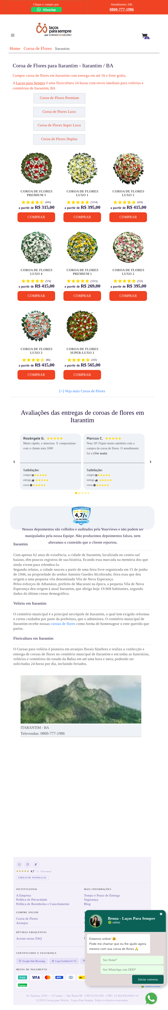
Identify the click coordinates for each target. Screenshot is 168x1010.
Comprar (36, 217)
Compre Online (27, 912)
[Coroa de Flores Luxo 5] (128, 170)
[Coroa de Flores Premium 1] (82, 249)
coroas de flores (63, 624)
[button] (34, 100)
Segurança (91, 899)
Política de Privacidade (31, 899)
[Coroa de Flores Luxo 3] (36, 328)
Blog (87, 904)
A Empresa (23, 895)
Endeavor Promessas (32, 877)
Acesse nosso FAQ (29, 938)
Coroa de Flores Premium (59, 98)
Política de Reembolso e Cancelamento (42, 904)
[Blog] (36, 864)
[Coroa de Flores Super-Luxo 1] (82, 328)
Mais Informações (98, 889)
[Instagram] (27, 864)
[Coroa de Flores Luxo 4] (36, 249)
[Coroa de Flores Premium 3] (36, 170)
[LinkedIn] (19, 864)
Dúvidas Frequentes (31, 932)
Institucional (27, 889)
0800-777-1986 (122, 9)
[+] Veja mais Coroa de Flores (82, 391)
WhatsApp (49, 9)
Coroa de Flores (38, 48)
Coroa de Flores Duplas (59, 139)
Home (15, 48)
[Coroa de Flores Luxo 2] (128, 249)
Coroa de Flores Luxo (59, 112)
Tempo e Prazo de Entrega (102, 895)
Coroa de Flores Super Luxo (59, 125)
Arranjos (22, 923)
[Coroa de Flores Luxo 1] (82, 170)
